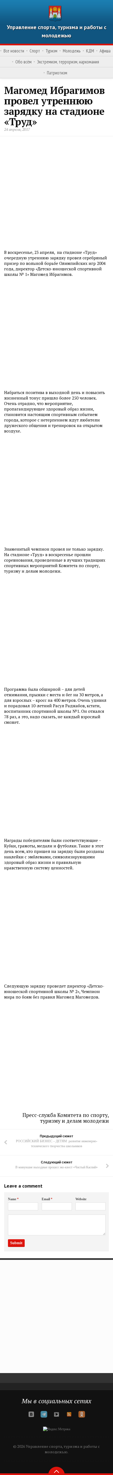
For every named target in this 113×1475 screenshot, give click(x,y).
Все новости (14, 51)
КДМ (90, 51)
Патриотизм (57, 73)
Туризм (51, 51)
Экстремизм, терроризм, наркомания (68, 62)
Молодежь (72, 51)
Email (47, 1199)
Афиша (105, 51)
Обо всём (23, 62)
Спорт (35, 51)
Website (80, 1199)
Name (13, 1199)
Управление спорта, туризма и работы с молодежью (56, 31)
